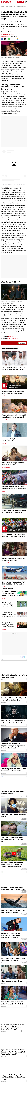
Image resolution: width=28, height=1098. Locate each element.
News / (2, 6)
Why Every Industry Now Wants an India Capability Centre (13, 440)
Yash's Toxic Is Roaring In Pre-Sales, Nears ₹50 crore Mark (13, 464)
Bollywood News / (20, 6)
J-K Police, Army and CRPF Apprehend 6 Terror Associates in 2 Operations (14, 511)
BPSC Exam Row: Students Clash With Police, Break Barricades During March (14, 535)
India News (4, 372)
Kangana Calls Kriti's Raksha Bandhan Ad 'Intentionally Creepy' (14, 559)
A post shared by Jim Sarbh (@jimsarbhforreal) (14, 184)
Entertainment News (5, 36)
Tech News (4, 443)
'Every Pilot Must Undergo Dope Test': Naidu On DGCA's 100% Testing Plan (13, 583)
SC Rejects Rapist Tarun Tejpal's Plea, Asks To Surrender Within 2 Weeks (13, 392)
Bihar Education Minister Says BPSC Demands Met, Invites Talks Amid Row (14, 488)
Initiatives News (5, 419)
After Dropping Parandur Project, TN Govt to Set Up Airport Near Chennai (13, 368)
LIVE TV (21, 2)
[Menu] (26, 2)
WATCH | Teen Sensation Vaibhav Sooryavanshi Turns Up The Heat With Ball (9, 605)
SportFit (3, 598)
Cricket (3, 608)
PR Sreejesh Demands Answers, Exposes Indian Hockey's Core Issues (9, 595)
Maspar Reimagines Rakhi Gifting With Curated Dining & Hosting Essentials (14, 416)
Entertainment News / (10, 6)
